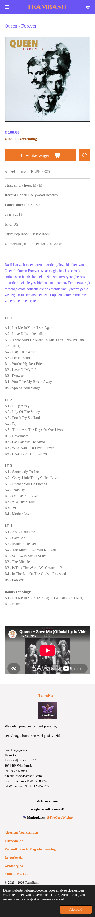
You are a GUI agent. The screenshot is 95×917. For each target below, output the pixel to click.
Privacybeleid (14, 841)
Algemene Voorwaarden (21, 832)
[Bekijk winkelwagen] (88, 6)
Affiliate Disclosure (18, 874)
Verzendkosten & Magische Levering (30, 849)
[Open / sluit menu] (7, 6)
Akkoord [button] (75, 909)
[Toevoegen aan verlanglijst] (84, 155)
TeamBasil (47, 695)
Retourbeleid (14, 857)
